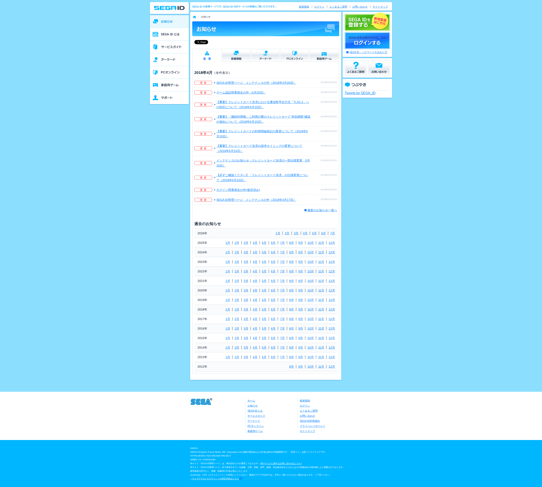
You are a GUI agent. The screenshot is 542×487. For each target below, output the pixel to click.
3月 (296, 233)
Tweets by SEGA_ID (360, 93)
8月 (291, 242)
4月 (305, 233)
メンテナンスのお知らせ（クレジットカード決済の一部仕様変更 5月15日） (263, 163)
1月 (278, 233)
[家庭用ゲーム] (169, 85)
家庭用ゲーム (255, 431)
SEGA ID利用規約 (310, 420)
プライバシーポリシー (312, 426)
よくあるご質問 (338, 6)
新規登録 (304, 6)
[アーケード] (169, 59)
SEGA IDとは (255, 410)
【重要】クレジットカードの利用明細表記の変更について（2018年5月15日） (262, 134)
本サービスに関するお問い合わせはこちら (281, 463)
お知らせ (252, 405)
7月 (332, 233)
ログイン (319, 6)
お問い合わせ (360, 6)
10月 (310, 242)
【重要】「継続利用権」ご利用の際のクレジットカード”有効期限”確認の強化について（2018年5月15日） (263, 119)
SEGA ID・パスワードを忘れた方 (368, 52)
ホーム (251, 400)
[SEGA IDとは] (169, 34)
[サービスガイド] (169, 47)
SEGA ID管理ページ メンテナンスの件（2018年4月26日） (256, 82)
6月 (323, 233)
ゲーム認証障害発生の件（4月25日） (241, 92)
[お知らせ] (169, 21)
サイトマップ (380, 6)
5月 (314, 233)
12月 (332, 242)
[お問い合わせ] (379, 68)
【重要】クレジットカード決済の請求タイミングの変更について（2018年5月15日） (259, 148)
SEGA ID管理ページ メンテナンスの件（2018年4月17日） (256, 199)
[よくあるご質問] (356, 68)
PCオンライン (255, 426)
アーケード (253, 420)
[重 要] (206, 55)
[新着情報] (236, 55)
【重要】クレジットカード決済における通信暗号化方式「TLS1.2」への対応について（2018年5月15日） (262, 104)
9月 (300, 242)
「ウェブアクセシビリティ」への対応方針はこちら (214, 478)
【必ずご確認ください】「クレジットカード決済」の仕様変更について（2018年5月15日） (262, 177)
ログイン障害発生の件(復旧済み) (238, 190)
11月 (321, 242)
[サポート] (169, 97)
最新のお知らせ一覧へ (322, 210)
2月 (287, 233)
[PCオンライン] (169, 72)
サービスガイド (256, 415)
